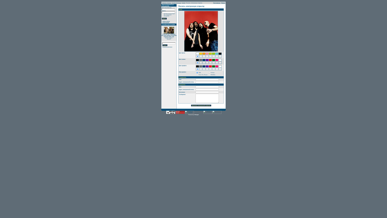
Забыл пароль (166, 21)
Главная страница (166, 3)
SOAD (183, 3)
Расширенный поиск (167, 46)
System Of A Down (176, 3)
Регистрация (166, 22)
